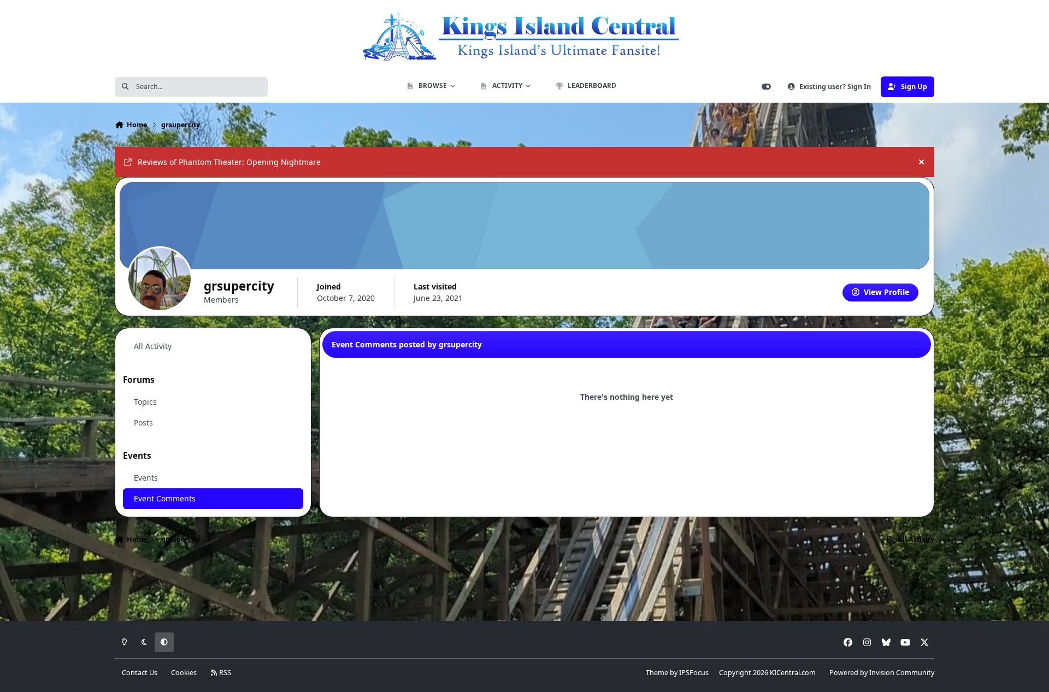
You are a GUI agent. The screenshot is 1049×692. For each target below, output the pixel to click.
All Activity (153, 346)
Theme (657, 672)
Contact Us (139, 672)
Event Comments (165, 498)
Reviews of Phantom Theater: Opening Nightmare (229, 162)
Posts (143, 422)
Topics (145, 402)
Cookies (184, 672)
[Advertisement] (524, 586)
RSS (224, 672)
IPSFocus (694, 672)
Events (146, 477)
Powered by (881, 672)
